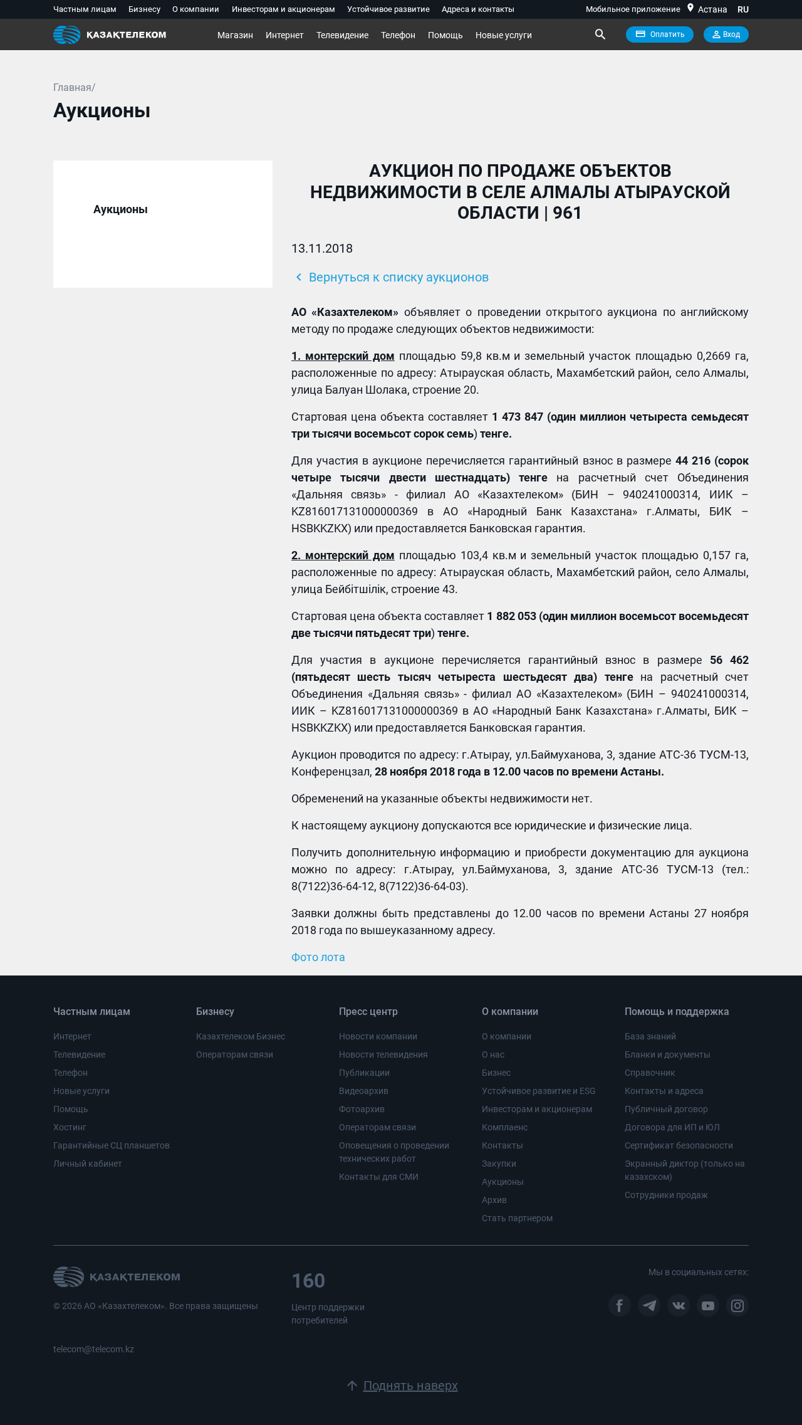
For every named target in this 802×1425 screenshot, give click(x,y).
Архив (494, 1200)
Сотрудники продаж (666, 1195)
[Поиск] (599, 34)
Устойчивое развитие (388, 9)
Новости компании (378, 1036)
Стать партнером (517, 1218)
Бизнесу (144, 9)
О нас (493, 1054)
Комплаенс (505, 1127)
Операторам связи (234, 1054)
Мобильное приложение (633, 9)
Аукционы (503, 1182)
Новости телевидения (383, 1054)
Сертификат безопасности (679, 1145)
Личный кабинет (87, 1164)
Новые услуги (504, 35)
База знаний (650, 1036)
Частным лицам (85, 9)
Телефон (398, 35)
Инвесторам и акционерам (283, 9)
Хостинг (69, 1127)
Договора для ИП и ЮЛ (672, 1127)
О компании (195, 9)
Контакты (502, 1145)
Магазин (235, 35)
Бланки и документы (668, 1054)
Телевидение (342, 35)
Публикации (364, 1073)
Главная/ (74, 87)
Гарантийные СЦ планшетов (111, 1145)
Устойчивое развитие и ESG (539, 1091)
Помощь (445, 35)
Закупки (499, 1164)
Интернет (285, 35)
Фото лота (318, 957)
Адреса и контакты (478, 9)
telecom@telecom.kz (93, 1349)
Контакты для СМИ (379, 1177)
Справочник (650, 1073)
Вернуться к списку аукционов (390, 277)
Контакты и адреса (664, 1091)
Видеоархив (363, 1091)
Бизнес (496, 1073)
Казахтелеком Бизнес (240, 1036)
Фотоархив (362, 1109)
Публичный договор (666, 1109)
